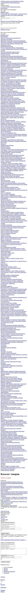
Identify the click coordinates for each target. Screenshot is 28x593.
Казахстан (6, 573)
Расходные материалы (6, 456)
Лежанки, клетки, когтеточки (8, 353)
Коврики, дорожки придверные (9, 385)
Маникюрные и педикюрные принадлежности (13, 403)
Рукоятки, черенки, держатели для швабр (13, 167)
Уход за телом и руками (7, 414)
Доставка (11, 2)
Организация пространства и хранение (11, 428)
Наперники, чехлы (6, 45)
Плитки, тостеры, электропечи (15, 280)
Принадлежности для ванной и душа (10, 407)
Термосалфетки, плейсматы (13, 82)
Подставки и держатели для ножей (10, 113)
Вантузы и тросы (5, 310)
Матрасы (12, 43)
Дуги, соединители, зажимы (8, 208)
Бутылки (3, 85)
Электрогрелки (10, 294)
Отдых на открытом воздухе (8, 332)
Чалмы (17, 53)
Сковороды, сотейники (12, 128)
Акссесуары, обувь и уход (7, 252)
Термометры (22, 160)
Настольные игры (18, 184)
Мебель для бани (5, 269)
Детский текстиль (5, 54)
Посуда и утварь (20, 467)
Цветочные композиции (7, 379)
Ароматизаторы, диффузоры (8, 365)
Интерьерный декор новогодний (9, 448)
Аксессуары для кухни (7, 68)
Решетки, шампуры (15, 190)
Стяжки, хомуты (5, 159)
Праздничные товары (6, 441)
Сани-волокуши (9, 204)
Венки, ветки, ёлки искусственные (10, 445)
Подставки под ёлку (19, 449)
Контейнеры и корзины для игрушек (10, 329)
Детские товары (5, 318)
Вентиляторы (4, 276)
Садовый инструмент (6, 225)
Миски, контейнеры (6, 356)
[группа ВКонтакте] (9, 503)
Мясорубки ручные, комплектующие (12, 125)
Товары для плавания (6, 183)
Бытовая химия (5, 296)
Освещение (4, 284)
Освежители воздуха (6, 297)
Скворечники (11, 222)
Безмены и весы (16, 100)
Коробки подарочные (6, 455)
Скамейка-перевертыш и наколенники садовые (13, 215)
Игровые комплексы (18, 325)
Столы (2, 216)
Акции (14, 493)
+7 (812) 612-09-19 (5, 7)
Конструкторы (17, 326)
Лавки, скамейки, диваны (17, 213)
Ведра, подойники (13, 174)
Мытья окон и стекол (13, 305)
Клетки (7, 354)
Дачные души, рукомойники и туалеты (11, 195)
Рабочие (11, 145)
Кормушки (16, 357)
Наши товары (4, 490)
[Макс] (3, 503)
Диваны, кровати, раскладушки (12, 420)
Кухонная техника (5, 278)
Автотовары (4, 139)
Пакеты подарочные (17, 455)
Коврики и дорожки (6, 382)
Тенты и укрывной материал (8, 233)
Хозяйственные (5, 145)
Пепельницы (15, 388)
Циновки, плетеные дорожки (13, 386)
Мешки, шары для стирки (10, 151)
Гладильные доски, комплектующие (10, 149)
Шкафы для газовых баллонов (12, 216)
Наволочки (24, 42)
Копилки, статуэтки (6, 388)
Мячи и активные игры (7, 184)
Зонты (8, 255)
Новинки (3, 21)
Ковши (11, 176)
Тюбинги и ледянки (6, 336)
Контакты (17, 2)
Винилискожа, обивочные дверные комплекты (13, 371)
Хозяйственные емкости (7, 173)
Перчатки (3, 144)
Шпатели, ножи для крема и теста (12, 96)
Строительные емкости (19, 158)
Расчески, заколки (5, 413)
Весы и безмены (12, 276)
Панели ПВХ (13, 372)
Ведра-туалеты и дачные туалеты (9, 197)
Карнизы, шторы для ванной (12, 312)
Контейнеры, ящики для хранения (10, 437)
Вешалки (3, 430)
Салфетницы (22, 81)
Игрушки (3, 324)
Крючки (3, 439)
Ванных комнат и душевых (8, 304)
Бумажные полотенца (6, 397)
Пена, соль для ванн (6, 417)
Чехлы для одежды (19, 439)
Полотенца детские (6, 59)
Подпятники (8, 424)
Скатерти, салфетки (6, 66)
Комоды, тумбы (17, 421)
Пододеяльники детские (20, 57)
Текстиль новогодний (6, 452)
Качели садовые (15, 212)
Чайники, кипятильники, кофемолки (12, 282)
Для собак (9, 351)
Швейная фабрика (12, 482)
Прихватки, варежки (6, 64)
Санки (21, 335)
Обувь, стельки (5, 257)
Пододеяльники (21, 40)
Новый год (3, 443)
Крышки (18, 103)
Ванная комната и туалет (7, 308)
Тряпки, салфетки (13, 169)
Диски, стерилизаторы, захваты (13, 101)
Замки (9, 139)
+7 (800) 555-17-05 (16, 497)
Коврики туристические (18, 183)
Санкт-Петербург (14, 1)
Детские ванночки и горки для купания (11, 321)
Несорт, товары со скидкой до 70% (10, 466)
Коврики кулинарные (6, 92)
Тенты (8, 234)
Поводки (9, 347)
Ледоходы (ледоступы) (7, 201)
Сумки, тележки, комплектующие (10, 160)
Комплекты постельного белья (9, 40)
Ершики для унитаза (10, 311)
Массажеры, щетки (14, 409)
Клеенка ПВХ (16, 79)
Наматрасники (19, 43)
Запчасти (3, 463)
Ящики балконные (5, 251)
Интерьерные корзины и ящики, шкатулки (12, 435)
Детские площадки (6, 212)
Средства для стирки (6, 298)
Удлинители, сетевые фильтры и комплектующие (14, 289)
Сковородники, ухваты (7, 117)
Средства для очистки (6, 229)
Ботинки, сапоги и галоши (8, 258)
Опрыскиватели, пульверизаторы (18, 237)
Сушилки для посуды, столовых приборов (13, 76)
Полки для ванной (15, 315)
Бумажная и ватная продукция (9, 396)
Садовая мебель (5, 211)
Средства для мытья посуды (19, 297)
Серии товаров (19, 491)
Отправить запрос (5, 561)
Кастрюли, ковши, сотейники (18, 121)
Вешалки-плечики (11, 432)
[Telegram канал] (14, 501)
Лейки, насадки (5, 237)
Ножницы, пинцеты (6, 404)
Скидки (8, 21)
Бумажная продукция (6, 340)
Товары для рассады (6, 240)
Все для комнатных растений (8, 247)
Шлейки (14, 347)
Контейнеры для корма (7, 357)
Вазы (2, 368)
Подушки (7, 43)
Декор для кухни (5, 78)
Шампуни (13, 413)
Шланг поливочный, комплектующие (11, 238)
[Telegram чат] (5, 501)
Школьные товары (18, 337)
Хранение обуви (9, 439)
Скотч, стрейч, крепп (14, 460)
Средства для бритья (17, 404)
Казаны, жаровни (5, 121)
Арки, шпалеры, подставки (8, 219)
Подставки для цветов (20, 250)
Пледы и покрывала (6, 47)
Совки (19, 361)
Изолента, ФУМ (15, 139)
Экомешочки (11, 105)
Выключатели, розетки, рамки (9, 290)
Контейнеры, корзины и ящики (9, 434)
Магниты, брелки (5, 372)
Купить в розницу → (6, 489)
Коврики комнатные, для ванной (17, 384)
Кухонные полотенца (17, 63)
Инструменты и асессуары (8, 402)
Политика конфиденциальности (14, 483)
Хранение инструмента (16, 159)
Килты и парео (11, 53)
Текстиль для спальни (6, 39)
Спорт (2, 469)
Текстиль (6, 469)
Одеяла (2, 43)
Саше (9, 367)
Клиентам (3, 484)
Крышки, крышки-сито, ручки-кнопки (11, 123)
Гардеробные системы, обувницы (9, 420)
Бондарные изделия (15, 268)
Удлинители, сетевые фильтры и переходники (13, 291)
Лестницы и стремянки (14, 141)
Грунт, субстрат (5, 194)
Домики (3, 354)
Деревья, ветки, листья (7, 378)
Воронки (3, 107)
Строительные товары (6, 153)
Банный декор (4, 265)
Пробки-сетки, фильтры (12, 75)
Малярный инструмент (18, 155)
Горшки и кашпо (9, 248)
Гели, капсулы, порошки (7, 300)
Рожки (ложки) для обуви (7, 261)
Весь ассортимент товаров (8, 491)
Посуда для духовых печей (8, 127)
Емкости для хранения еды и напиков (11, 84)
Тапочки (3, 259)
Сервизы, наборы (16, 135)
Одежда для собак (5, 358)
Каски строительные (6, 155)
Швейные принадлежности (8, 177)
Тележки (15, 232)
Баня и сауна (4, 264)
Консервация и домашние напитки (10, 98)
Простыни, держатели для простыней (11, 42)
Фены (14, 293)
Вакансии (20, 482)
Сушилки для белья (15, 152)
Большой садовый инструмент (9, 226)
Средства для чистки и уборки (9, 303)
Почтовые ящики (5, 146)
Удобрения (12, 194)
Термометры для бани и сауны (9, 266)
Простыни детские (16, 59)
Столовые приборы (10, 137)
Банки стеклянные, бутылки (11, 100)
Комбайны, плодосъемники (8, 103)
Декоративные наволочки (12, 49)
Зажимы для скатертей (7, 79)
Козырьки (3, 205)
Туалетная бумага (5, 399)
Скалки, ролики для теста (16, 116)
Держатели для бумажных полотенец (10, 70)
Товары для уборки (6, 162)
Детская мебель (21, 319)
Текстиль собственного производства (11, 38)
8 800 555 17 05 (5, 514)
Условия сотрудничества (7, 486)
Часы (2, 393)
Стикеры (7, 374)
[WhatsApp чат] (23, 501)
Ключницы (18, 381)
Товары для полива (6, 236)
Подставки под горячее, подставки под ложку (13, 80)
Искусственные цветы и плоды (9, 377)
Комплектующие (5, 232)
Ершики (7, 166)
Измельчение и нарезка (7, 109)
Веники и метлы (11, 165)
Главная (3, 470)
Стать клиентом (18, 486)
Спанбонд (3, 234)
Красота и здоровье (6, 395)
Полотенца (3, 53)
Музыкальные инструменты (8, 331)
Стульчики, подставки (6, 337)
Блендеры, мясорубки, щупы (8, 279)
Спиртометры (4, 105)
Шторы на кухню (21, 66)
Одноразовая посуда (16, 459)
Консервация (4, 36)
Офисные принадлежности (19, 340)
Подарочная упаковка (6, 453)
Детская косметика (6, 400)
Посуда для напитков (14, 134)
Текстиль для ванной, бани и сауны (10, 52)
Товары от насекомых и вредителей (10, 241)
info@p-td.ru (14, 7)
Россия (5, 570)
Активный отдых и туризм (8, 181)
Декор (2, 370)
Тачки (11, 232)
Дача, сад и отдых (5, 180)
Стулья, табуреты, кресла (12, 425)
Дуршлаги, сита (20, 107)
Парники (18, 208)
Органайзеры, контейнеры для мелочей (16, 438)
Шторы (13, 47)
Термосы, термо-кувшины (18, 88)
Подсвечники (4, 390)
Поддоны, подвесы (9, 250)
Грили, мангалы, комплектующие (9, 187)
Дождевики (4, 255)
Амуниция (3, 346)
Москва (6, 568)
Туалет (2, 360)
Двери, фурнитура (20, 271)
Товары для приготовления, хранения (11, 462)
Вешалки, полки (10, 271)
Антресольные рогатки (7, 431)
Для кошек (3, 351)
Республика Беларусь (9, 571)
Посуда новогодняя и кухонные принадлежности (14, 450)
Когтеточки (12, 354)
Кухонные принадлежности (8, 106)
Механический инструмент (8, 156)
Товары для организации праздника (10, 442)
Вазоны (3, 248)
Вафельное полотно (6, 63)
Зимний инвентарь (6, 199)
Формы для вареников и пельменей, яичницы (12, 129)
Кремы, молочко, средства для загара (10, 416)
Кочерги (9, 188)
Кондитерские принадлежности (9, 91)
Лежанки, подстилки (21, 354)
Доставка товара (5, 487)
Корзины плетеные (11, 205)
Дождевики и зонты (6, 254)
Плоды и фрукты (17, 378)
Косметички (4, 406)
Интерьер (3, 363)
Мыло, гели (24, 416)
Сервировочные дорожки (19, 64)
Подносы (21, 112)
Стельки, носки (19, 258)
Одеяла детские (9, 57)
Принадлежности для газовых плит (10, 114)
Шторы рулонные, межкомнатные (13, 393)
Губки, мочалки (5, 409)
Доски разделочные (11, 107)
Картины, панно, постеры (7, 381)
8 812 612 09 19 (5, 511)
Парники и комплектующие (8, 206)
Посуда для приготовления (8, 120)
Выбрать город (5, 12)
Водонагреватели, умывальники (9, 287)
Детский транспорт (16, 333)
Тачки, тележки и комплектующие (10, 230)
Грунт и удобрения (6, 192)
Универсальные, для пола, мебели (10, 307)
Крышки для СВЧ (17, 110)
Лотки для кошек (5, 361)
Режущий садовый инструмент (15, 227)
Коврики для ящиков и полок (8, 73)
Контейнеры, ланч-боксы (11, 86)
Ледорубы (10, 202)
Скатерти (3, 82)
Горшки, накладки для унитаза (9, 319)
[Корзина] (20, 21)
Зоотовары (3, 344)
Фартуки (13, 66)
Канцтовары (4, 339)
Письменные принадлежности (9, 342)
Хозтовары (3, 138)
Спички (23, 460)
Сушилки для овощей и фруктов (9, 282)
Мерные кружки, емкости (12, 112)
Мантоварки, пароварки (7, 124)
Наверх (3, 591)
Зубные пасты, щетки (21, 400)
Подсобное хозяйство (6, 286)
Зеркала (3, 375)
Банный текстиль (5, 268)
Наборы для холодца (19, 126)
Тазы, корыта (16, 176)
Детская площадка (5, 333)
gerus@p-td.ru (4, 519)
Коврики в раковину (17, 71)
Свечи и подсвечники (6, 389)
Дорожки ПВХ (5, 384)
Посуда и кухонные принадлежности (10, 67)
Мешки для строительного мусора (11, 157)
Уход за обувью (18, 261)
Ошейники (3, 347)
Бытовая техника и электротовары (10, 275)
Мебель (3, 418)
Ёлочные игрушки (16, 446)
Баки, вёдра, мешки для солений (9, 99)
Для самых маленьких (6, 325)
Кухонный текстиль (6, 61)
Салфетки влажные (17, 397)
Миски (15, 124)
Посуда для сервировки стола (8, 132)
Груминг (3, 349)
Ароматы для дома (5, 364)
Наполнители (13, 361)
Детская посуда (5, 134)
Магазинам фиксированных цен (14, 494)
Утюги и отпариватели (7, 293)
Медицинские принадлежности (15, 457)
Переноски (13, 358)
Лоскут (25, 63)
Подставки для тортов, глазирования (14, 93)
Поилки (25, 357)
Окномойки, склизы (14, 166)
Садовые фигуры (10, 220)
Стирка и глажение (6, 148)
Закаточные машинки (19, 102)
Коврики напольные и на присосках (13, 313)
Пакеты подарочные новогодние (11, 448)
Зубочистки (4, 457)
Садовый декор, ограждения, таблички (11, 218)
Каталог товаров (9, 470)
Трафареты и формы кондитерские (10, 95)
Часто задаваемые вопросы (17, 487)
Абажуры (3, 271)
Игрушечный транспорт (7, 326)
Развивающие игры (11, 328)
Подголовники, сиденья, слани (9, 272)
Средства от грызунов (9, 244)
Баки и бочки (4, 174)
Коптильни (4, 188)
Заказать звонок (5, 533)
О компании (4, 482)
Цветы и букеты (18, 379)
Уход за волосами (5, 411)
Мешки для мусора (6, 459)
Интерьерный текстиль (7, 46)
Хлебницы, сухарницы (7, 89)
